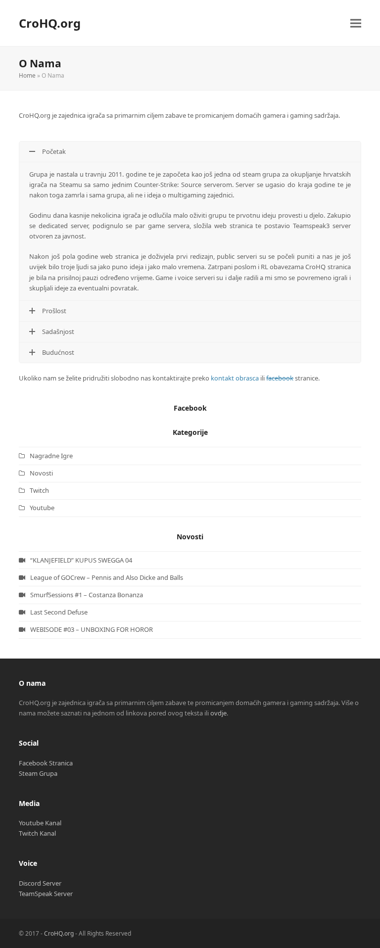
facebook (279, 378)
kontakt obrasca (235, 378)
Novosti (41, 473)
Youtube (42, 507)
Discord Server (40, 883)
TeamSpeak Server (46, 893)
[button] (355, 23)
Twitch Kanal (37, 833)
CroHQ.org (50, 23)
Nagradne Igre (51, 455)
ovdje (218, 713)
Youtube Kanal (40, 822)
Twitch (39, 490)
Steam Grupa (38, 773)
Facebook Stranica (46, 762)
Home (27, 75)
